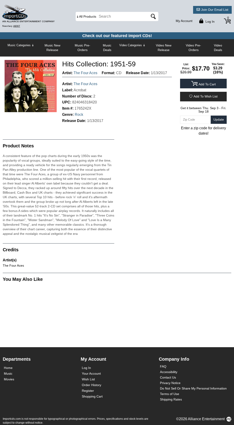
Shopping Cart (92, 396)
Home (8, 368)
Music (8, 373)
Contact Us (168, 377)
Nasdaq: (11, 25)
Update (218, 119)
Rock (79, 114)
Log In (86, 368)
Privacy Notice (170, 383)
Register (88, 391)
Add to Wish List (206, 96)
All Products (87, 16)
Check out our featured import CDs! (117, 35)
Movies (9, 379)
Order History (91, 385)
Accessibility (168, 372)
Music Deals (107, 47)
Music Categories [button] (19, 45)
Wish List (88, 379)
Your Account (91, 373)
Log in (210, 21)
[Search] (152, 16)
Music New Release (52, 47)
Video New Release (163, 47)
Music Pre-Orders (82, 47)
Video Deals (218, 47)
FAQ (163, 366)
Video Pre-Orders (193, 47)
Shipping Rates (171, 399)
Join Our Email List (214, 9)
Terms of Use (169, 394)
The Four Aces (85, 73)
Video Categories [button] (130, 45)
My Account (184, 21)
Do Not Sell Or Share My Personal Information (193, 388)
